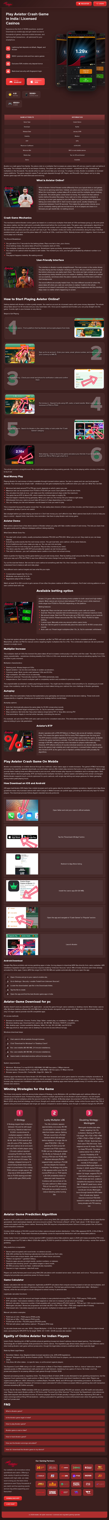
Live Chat (10, 1504)
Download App (12, 1498)
